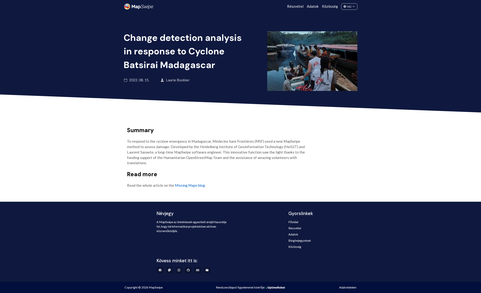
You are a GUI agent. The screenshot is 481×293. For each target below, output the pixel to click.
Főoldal (293, 222)
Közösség (330, 6)
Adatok (313, 6)
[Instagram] (179, 270)
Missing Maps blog (190, 185)
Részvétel (295, 6)
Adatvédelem (347, 287)
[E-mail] (207, 270)
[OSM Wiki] (197, 270)
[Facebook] (160, 270)
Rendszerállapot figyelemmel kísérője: (240, 287)
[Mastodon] (169, 270)
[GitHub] (188, 270)
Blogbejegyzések (299, 240)
